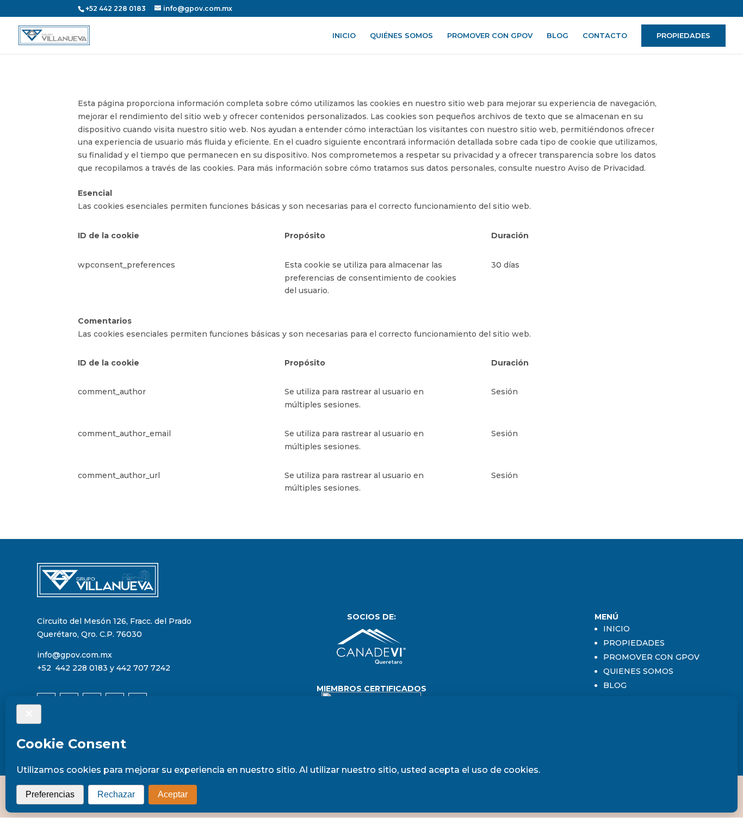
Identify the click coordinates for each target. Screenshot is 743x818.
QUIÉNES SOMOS (401, 35)
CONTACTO (605, 35)
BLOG (557, 35)
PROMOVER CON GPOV (490, 35)
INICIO (344, 35)
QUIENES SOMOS (638, 671)
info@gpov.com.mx (74, 655)
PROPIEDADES (683, 35)
